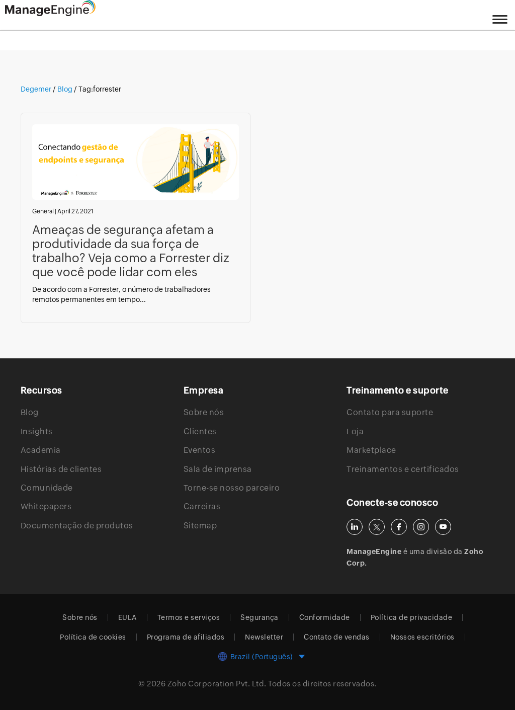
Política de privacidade (412, 617)
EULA (127, 617)
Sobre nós (204, 412)
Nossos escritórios (422, 637)
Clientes (200, 431)
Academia (41, 450)
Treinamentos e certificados (403, 469)
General (43, 211)
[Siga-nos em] (377, 527)
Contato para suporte (390, 412)
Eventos (200, 450)
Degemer (37, 89)
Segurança (259, 617)
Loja (355, 431)
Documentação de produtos (77, 525)
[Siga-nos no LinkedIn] (355, 527)
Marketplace (371, 450)
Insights (37, 431)
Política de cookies (93, 637)
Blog (65, 89)
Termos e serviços (188, 617)
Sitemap (200, 525)
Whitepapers (46, 506)
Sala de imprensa (218, 469)
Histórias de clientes (61, 469)
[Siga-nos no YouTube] (443, 527)
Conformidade (324, 617)
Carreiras (202, 506)
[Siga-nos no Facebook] (399, 527)
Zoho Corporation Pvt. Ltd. (217, 683)
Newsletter (264, 637)
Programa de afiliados (186, 637)
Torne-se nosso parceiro (232, 488)
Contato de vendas (337, 637)
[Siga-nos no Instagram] (421, 527)
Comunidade (47, 488)
